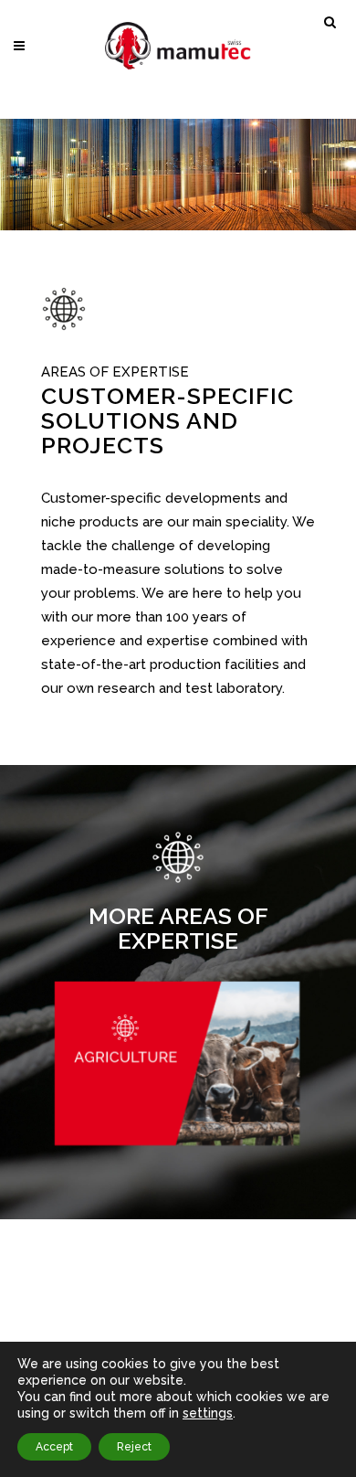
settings (208, 1413)
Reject (134, 1446)
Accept (54, 1446)
